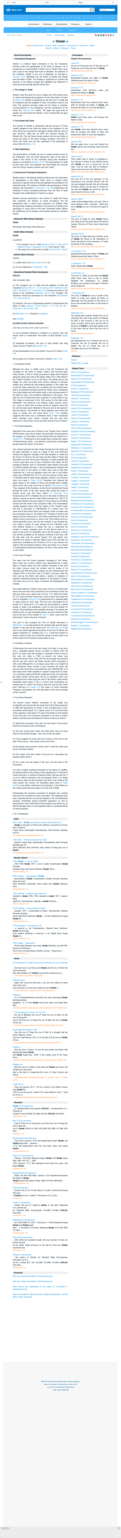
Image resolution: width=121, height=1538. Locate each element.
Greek (91, 45)
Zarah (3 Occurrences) (80, 461)
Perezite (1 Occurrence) (81, 553)
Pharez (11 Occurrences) (81, 570)
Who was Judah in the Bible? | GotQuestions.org (32, 1281)
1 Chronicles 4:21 (38, 290)
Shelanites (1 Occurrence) (81, 448)
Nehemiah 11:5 (77, 338)
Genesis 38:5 (29, 110)
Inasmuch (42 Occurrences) (82, 507)
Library (56, 48)
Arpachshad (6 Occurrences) (82, 382)
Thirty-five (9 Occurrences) (82, 517)
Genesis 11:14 (77, 115)
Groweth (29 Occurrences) (82, 494)
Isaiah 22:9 (35, 687)
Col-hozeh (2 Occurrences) (82, 609)
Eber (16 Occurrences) (80, 372)
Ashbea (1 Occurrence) (80, 625)
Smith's (48, 45)
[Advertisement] (60, 1344)
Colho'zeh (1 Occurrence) (81, 612)
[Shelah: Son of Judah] (118, 688)
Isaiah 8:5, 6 (18, 439)
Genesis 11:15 (77, 127)
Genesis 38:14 (77, 176)
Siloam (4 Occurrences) (80, 402)
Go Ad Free (5, 1528)
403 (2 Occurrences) (79, 405)
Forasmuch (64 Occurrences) (83, 616)
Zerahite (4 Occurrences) (81, 468)
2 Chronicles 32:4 (59, 493)
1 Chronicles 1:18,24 (58, 249)
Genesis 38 (19, 100)
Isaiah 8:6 (44, 314)
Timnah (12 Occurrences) (81, 514)
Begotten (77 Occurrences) (82, 451)
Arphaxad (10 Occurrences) (82, 392)
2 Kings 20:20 (35, 480)
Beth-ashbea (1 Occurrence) (82, 596)
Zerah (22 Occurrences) (80, 438)
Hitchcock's (38, 45)
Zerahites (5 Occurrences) (82, 464)
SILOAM (20, 319)
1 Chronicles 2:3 (37, 247)
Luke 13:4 (57, 359)
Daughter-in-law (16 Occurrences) (85, 537)
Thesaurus (83, 45)
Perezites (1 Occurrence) (81, 560)
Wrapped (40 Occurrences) (82, 500)
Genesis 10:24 (19, 77)
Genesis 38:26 (77, 199)
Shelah (74, 360)
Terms (73, 48)
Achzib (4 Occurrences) (80, 619)
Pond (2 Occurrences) (80, 566)
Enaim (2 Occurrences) (80, 533)
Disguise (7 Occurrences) (81, 540)
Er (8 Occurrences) (78, 385)
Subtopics (64, 48)
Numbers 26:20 (38, 162)
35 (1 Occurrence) (78, 454)
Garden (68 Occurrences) (81, 444)
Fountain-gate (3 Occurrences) (83, 510)
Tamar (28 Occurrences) (81, 395)
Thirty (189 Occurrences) (81, 428)
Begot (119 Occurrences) (81, 379)
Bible (8, 35)
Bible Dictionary (36, 1294)
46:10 (65, 244)
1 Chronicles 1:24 (78, 263)
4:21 (47, 247)
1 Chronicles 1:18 (39, 267)
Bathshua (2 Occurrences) (81, 583)
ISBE (54, 45)
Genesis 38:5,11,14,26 (52, 244)
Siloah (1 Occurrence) (80, 389)
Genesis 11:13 (77, 100)
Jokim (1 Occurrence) (80, 415)
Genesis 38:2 (36, 262)
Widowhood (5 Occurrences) (82, 504)
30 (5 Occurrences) (79, 458)
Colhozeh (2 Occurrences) (81, 602)
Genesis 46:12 (48, 288)
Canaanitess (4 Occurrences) (83, 599)
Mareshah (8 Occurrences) (82, 546)
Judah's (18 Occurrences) (81, 474)
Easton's (61, 45)
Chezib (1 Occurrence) (80, 421)
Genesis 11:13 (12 (49, 306)
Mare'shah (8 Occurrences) (82, 550)
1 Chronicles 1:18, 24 (43, 188)
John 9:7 (45, 615)
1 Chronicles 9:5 (23, 298)
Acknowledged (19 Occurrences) (84, 622)
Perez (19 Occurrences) (81, 418)
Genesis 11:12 (77, 87)
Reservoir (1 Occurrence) (81, 530)
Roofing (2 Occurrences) (81, 523)
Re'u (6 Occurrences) (79, 527)
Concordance (71, 45)
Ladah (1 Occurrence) (80, 487)
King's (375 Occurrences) (81, 408)
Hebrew (48, 48)
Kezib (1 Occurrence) (79, 471)
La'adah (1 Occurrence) (80, 484)
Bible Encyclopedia (52, 1294)
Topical (13, 35)
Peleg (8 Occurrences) (80, 556)
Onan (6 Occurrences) (80, 412)
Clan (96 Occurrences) (80, 606)
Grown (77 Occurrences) (81, 435)
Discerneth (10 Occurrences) (83, 543)
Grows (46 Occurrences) (81, 497)
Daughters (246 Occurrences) (83, 431)
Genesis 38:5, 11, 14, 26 (32, 288)
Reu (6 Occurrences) (79, 520)
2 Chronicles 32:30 (59, 485)
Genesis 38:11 (77, 156)
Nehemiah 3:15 (21, 314)
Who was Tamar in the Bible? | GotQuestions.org (32, 1276)
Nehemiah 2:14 (56, 628)
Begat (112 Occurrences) (81, 441)
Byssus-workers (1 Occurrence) (84, 593)
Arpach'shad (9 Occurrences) (82, 375)
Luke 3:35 (33, 308)
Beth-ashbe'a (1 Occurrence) (82, 579)
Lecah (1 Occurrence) (80, 491)
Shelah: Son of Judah (79, 363)
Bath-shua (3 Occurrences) (82, 586)
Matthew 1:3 (29, 144)
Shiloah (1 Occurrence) (80, 398)
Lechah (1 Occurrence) (80, 477)
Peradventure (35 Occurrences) (84, 573)
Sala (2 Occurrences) (79, 425)
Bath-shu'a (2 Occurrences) (82, 589)
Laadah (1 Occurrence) (80, 481)
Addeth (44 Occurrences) (81, 629)
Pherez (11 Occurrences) (81, 563)
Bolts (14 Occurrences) (80, 576)
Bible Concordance (20, 1294)
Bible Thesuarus (25, 1297)
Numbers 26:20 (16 (44, 293)
